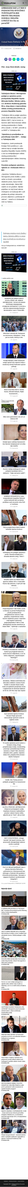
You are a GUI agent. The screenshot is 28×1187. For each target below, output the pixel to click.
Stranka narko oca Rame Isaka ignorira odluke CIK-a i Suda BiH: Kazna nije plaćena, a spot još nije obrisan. (14, 582)
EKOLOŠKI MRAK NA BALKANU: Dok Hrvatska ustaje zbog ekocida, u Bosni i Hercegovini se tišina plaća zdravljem (13, 961)
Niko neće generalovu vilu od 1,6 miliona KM (14, 418)
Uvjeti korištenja (21, 1181)
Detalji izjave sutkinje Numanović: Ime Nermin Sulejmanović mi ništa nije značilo (14, 444)
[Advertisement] (14, 1158)
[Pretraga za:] (25, 3)
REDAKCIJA (18, 48)
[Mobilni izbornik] (23, 3)
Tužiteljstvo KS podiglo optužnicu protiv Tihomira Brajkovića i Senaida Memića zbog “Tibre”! (14, 554)
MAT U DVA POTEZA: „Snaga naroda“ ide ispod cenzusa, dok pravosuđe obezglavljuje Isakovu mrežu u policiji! (14, 841)
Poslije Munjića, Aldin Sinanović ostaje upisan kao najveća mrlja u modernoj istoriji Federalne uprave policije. (14, 363)
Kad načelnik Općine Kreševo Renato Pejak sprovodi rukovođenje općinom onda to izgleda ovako (14, 717)
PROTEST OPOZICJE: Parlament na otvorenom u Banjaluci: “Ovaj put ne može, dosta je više (14, 335)
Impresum (6, 1181)
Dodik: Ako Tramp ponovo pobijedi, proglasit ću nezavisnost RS (14, 782)
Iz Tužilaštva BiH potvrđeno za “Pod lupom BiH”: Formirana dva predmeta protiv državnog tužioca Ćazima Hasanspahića (14, 910)
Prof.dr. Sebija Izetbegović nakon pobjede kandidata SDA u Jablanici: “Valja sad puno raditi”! (14, 471)
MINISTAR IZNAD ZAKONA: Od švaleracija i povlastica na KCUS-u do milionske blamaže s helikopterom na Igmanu (13, 1036)
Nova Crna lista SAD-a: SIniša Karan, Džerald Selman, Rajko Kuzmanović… (14, 391)
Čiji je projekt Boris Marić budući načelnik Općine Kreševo (14, 528)
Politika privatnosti (12, 1181)
